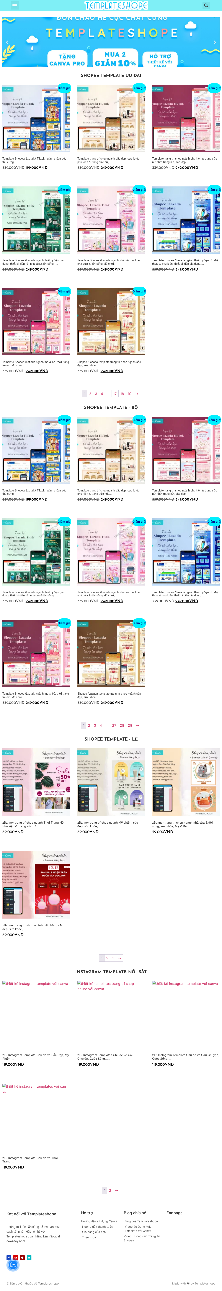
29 (130, 725)
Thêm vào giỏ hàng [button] (4, 711)
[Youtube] (15, 1257)
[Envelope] (29, 1257)
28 (122, 725)
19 (129, 394)
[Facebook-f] (9, 1257)
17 (115, 394)
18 (122, 394)
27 (114, 725)
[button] (15, 5)
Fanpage (174, 1213)
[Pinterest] (22, 1257)
